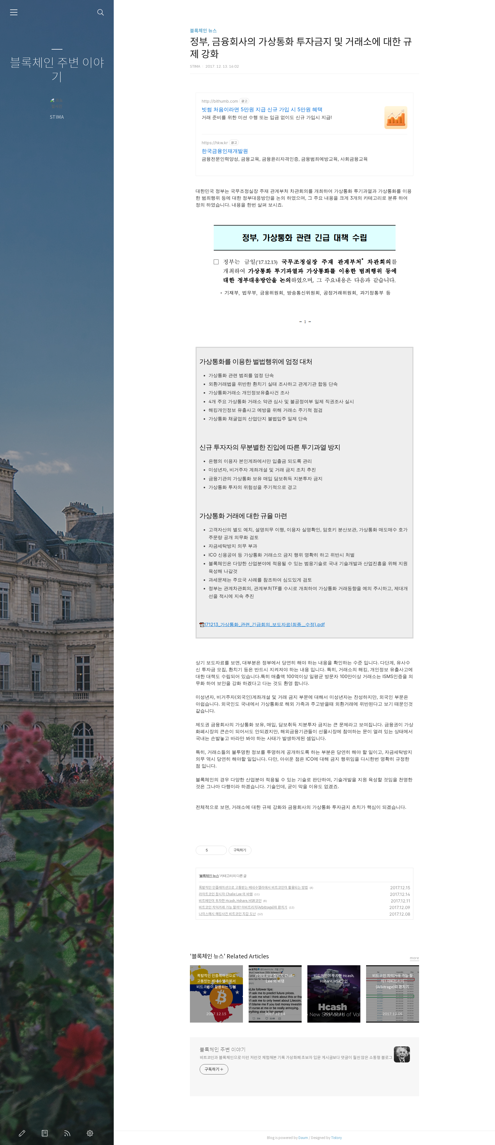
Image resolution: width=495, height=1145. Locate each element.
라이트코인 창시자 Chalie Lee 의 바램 (226, 894)
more (414, 958)
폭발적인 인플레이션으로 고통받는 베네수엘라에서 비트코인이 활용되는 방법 (253, 887)
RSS (68, 1133)
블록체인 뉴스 (203, 31)
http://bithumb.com (220, 101)
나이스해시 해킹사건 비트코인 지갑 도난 (227, 914)
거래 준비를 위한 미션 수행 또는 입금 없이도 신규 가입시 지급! (267, 117)
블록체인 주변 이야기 (57, 70)
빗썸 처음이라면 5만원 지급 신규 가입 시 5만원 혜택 (262, 109)
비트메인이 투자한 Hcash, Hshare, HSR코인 (230, 900)
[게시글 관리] (220, 850)
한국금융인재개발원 (225, 151)
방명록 (46, 1133)
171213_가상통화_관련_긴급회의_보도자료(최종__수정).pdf (264, 624)
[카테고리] (13, 12)
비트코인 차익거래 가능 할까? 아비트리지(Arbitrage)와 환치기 (243, 907)
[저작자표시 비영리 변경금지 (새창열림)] (259, 850)
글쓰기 (23, 1133)
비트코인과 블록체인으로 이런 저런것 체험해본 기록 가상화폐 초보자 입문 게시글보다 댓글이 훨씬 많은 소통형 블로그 (296, 1057)
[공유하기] (213, 850)
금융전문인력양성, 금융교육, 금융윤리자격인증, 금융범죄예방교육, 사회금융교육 (285, 159)
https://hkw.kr (215, 142)
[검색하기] (100, 12)
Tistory (336, 1138)
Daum (303, 1138)
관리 (91, 1133)
